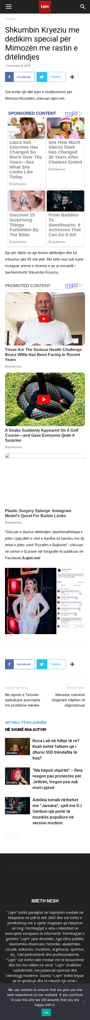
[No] (83, 1001)
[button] (83, 7)
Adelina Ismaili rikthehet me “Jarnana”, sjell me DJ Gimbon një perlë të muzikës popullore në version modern (57, 811)
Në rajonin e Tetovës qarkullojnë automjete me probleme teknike (22, 700)
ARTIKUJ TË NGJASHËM (25, 722)
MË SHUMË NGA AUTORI (25, 729)
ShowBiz (11, 19)
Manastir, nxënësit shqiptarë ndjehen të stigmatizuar (68, 700)
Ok (46, 1012)
